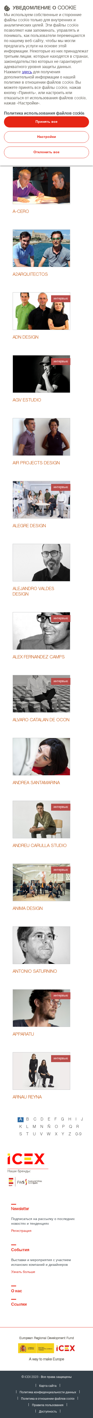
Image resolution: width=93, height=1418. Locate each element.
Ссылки (19, 1305)
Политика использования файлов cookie (44, 114)
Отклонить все (46, 152)
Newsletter (20, 1209)
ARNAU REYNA (27, 1097)
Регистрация (21, 1231)
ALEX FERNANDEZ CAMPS (39, 657)
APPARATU (23, 1034)
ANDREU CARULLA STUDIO (40, 846)
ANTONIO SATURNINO (35, 972)
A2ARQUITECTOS (30, 275)
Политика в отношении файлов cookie (47, 1398)
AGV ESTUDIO (27, 400)
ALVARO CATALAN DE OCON (41, 720)
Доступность (48, 1411)
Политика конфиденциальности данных (48, 1392)
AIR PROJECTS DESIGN (36, 463)
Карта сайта (47, 1386)
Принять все (46, 122)
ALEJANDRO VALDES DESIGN (33, 592)
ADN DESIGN (25, 337)
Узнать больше (23, 1272)
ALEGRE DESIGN (29, 526)
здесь (27, 73)
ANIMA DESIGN (28, 909)
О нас (16, 1292)
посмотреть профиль (41, 185)
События (20, 1250)
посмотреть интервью (41, 317)
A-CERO (21, 212)
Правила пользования (47, 1405)
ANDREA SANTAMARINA (36, 783)
